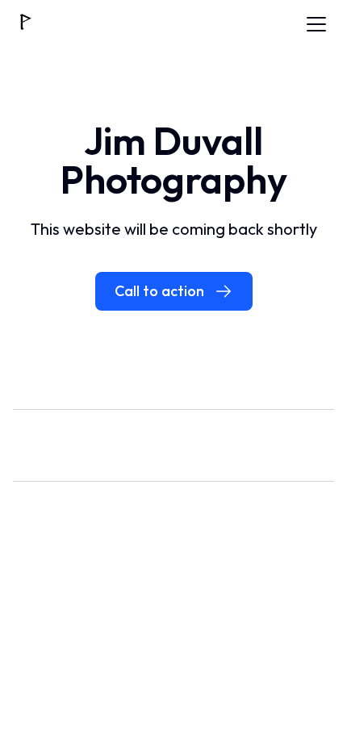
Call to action (159, 291)
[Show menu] (316, 24)
